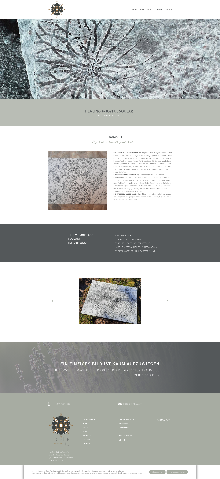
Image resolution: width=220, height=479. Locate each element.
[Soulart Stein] (77, 209)
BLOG (142, 9)
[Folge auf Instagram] (120, 439)
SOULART (159, 9)
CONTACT (169, 9)
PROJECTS (150, 9)
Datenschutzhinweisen (135, 473)
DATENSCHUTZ (125, 427)
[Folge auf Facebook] (124, 439)
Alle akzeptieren (157, 472)
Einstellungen (40, 473)
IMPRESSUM (123, 423)
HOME (85, 423)
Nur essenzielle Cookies (177, 472)
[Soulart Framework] (109, 323)
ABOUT (134, 9)
